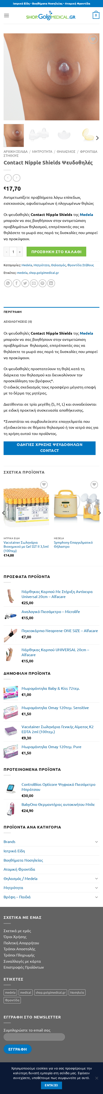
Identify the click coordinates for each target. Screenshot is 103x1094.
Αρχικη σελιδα (16, 151)
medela (22, 273)
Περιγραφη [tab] (13, 312)
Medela (27, 265)
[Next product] (7, 178)
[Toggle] (96, 841)
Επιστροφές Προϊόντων (24, 967)
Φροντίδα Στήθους (80, 265)
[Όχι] (96, 1079)
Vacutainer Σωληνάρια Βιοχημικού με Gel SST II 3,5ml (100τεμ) (26, 546)
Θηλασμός (58, 265)
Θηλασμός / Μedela (20, 878)
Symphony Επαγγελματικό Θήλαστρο (73, 544)
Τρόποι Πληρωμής (19, 954)
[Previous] (11, 77)
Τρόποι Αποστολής (19, 948)
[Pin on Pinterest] (42, 283)
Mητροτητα (42, 151)
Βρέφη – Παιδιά (17, 896)
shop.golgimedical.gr (44, 273)
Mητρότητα (42, 265)
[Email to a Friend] (34, 283)
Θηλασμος (66, 151)
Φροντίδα (12, 1000)
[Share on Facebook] (17, 283)
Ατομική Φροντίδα (19, 869)
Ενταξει (51, 1085)
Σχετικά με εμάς (17, 930)
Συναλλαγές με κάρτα (22, 961)
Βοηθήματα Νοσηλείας (23, 860)
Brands (9, 841)
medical (25, 992)
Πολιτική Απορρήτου (21, 942)
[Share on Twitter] (25, 283)
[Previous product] (16, 178)
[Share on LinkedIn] (51, 283)
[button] (6, 15)
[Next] (91, 77)
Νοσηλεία (77, 992)
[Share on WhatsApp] (8, 283)
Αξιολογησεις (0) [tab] (18, 321)
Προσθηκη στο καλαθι (56, 251)
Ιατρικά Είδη (14, 850)
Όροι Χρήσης (15, 936)
